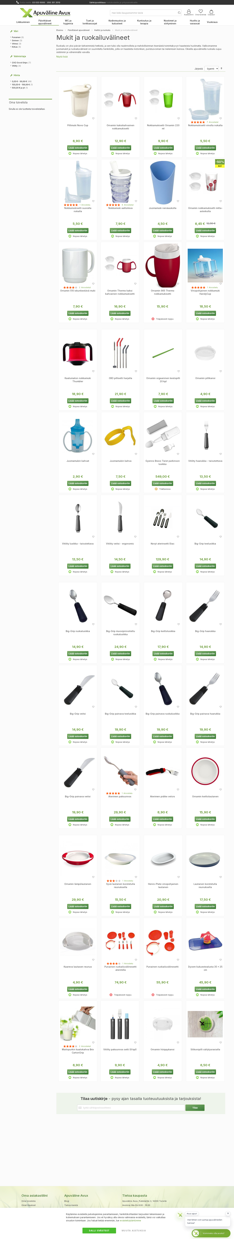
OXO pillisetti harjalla (120, 378)
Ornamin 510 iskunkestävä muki (77, 290)
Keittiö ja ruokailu (102, 30)
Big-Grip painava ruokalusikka (163, 713)
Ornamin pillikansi (205, 378)
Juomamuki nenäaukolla (162, 208)
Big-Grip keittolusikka (163, 631)
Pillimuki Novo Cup (77, 125)
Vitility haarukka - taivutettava (205, 461)
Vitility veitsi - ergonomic (120, 543)
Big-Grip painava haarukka (205, 713)
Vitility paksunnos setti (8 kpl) (120, 1049)
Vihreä (16, 43)
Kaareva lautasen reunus (78, 966)
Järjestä (199, 68)
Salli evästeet (99, 1230)
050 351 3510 (53, 2)
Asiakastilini (189, 15)
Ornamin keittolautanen (205, 796)
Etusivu (59, 30)
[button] (93, 118)
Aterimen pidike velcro (162, 796)
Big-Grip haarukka (205, 631)
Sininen (17, 40)
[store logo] (45, 13)
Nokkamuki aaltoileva (120, 208)
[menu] (117, 22)
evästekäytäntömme (130, 1220)
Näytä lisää (62, 56)
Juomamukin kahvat (78, 461)
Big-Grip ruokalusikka (78, 631)
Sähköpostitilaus (97, 2)
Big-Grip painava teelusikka (120, 713)
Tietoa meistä (71, 1205)
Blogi (66, 1201)
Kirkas (16, 47)
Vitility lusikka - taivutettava (78, 543)
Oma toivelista (200, 15)
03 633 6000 (38, 2)
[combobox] (146, 13)
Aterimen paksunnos (119, 796)
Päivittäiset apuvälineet (79, 30)
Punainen (18, 37)
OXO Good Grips (21, 62)
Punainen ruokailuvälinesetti (162, 966)
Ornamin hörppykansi (162, 1049)
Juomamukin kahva (120, 461)
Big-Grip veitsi (78, 713)
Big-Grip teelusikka (205, 543)
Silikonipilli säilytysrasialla (205, 1049)
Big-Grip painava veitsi (78, 796)
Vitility (16, 65)
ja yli (20, 87)
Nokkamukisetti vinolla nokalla (205, 125)
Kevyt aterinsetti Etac (162, 543)
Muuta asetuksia (134, 1230)
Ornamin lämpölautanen (77, 884)
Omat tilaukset (28, 1205)
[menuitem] (23, 22)
